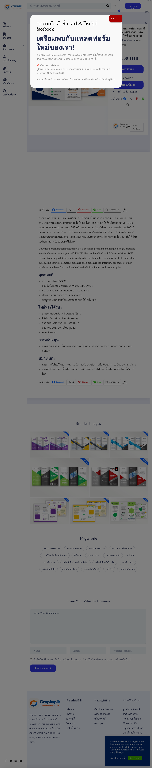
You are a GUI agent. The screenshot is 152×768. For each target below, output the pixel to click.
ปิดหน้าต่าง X (116, 19)
